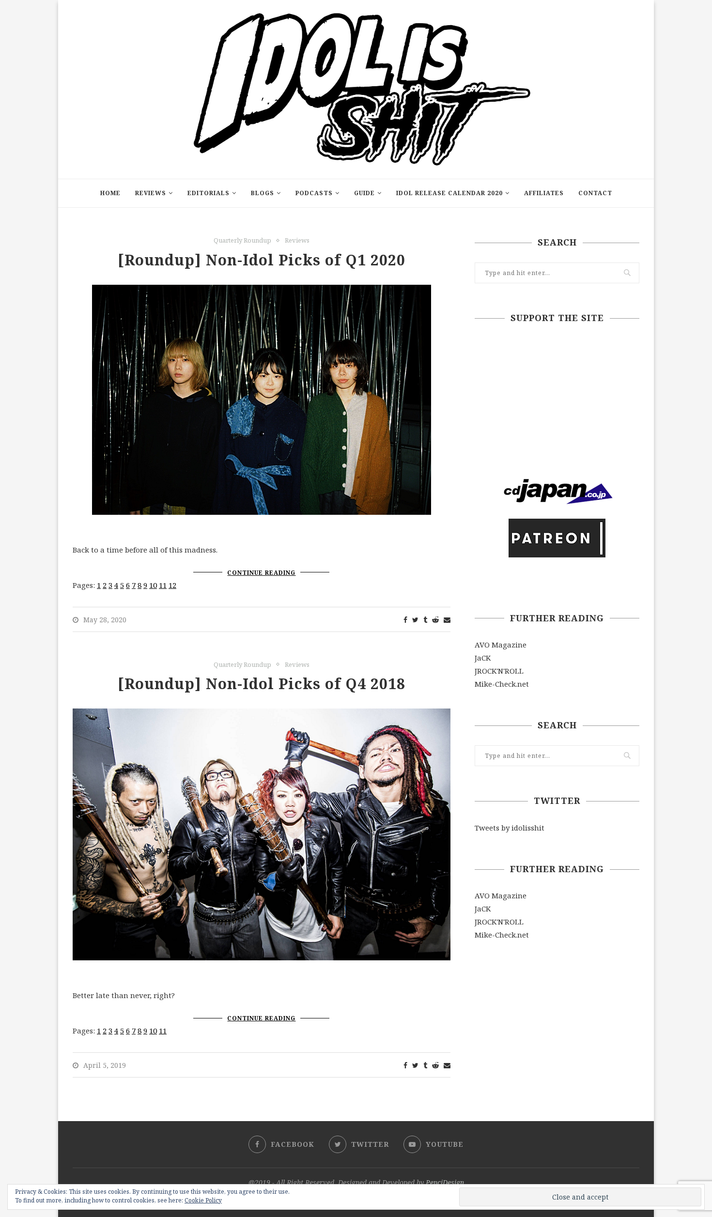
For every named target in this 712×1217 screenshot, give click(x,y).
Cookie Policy (203, 1200)
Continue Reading (261, 573)
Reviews (150, 193)
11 (163, 585)
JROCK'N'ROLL (499, 671)
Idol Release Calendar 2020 (449, 193)
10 (153, 585)
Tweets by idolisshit (509, 827)
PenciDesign (445, 1182)
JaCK (483, 657)
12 (172, 585)
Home (110, 193)
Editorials (208, 193)
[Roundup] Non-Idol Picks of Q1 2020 (261, 260)
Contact (595, 193)
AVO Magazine (500, 644)
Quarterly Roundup (242, 241)
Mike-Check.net (502, 684)
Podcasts (314, 193)
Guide (364, 193)
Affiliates (544, 193)
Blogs (262, 193)
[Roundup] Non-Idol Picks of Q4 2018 (261, 683)
